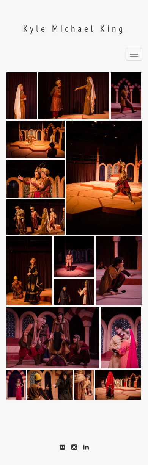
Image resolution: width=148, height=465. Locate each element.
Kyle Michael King (74, 28)
